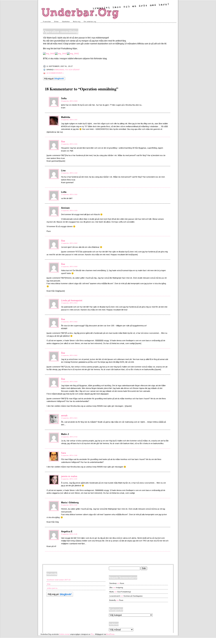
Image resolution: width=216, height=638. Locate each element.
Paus (121, 600)
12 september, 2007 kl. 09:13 (69, 303)
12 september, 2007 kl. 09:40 (69, 266)
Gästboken (66, 21)
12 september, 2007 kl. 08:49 (69, 381)
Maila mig (76, 21)
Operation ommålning (60, 31)
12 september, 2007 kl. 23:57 (69, 119)
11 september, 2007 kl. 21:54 (69, 505)
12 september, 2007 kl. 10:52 (69, 194)
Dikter (56, 21)
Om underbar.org (90, 21)
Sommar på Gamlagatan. (133, 596)
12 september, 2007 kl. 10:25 (69, 210)
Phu (92, 634)
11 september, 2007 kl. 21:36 (69, 534)
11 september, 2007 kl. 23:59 (69, 455)
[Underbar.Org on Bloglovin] (54, 80)
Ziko (111, 587)
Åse (63, 141)
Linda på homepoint (71, 300)
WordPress (110, 634)
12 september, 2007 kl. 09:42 (69, 243)
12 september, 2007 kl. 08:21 (69, 418)
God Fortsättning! (124, 592)
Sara (63, 453)
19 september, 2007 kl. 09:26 (69, 101)
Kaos (122, 583)
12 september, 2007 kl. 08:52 (69, 355)
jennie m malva (69, 476)
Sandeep (113, 583)
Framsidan (47, 21)
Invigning (119, 587)
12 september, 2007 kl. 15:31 (69, 144)
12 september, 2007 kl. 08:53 (69, 322)
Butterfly (112, 600)
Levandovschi (114, 596)
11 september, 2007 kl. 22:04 (69, 479)
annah (64, 415)
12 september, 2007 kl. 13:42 (69, 173)
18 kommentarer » (55, 73)
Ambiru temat (64, 634)
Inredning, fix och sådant (67, 70)
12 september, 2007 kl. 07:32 (69, 437)
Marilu (111, 592)
